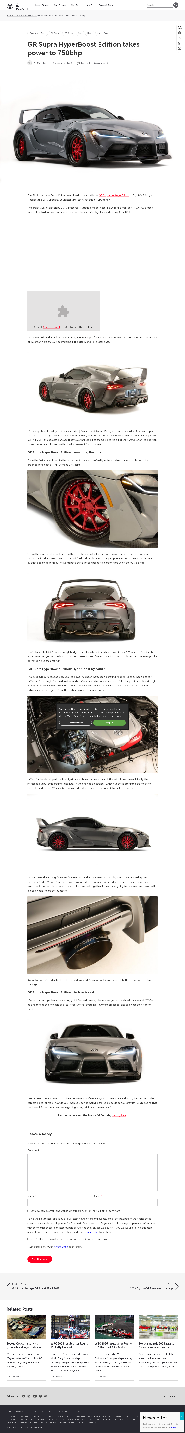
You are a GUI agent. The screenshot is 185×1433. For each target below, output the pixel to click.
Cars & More (18, 15)
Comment (34, 1150)
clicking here (119, 1115)
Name (31, 1196)
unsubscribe (61, 1246)
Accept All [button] (109, 722)
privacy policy (91, 1231)
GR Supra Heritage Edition (114, 195)
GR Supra (32, 15)
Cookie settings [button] (75, 722)
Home (9, 15)
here (173, 1427)
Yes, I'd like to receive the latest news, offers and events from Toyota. (70, 1238)
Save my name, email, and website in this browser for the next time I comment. (75, 1210)
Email (98, 1196)
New (26, 15)
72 (15, 1376)
